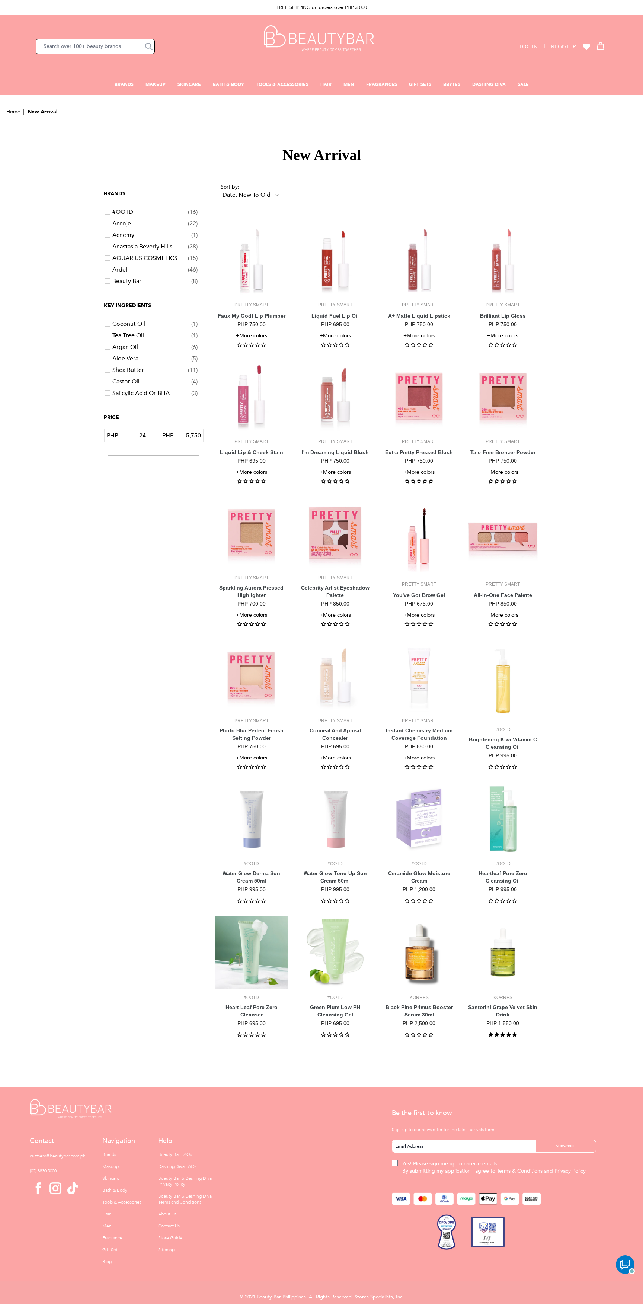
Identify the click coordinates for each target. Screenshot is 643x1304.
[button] (149, 46)
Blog (107, 1262)
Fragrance (112, 1238)
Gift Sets (420, 84)
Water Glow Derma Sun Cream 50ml (251, 877)
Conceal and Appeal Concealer (335, 734)
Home (13, 111)
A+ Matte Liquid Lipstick (419, 316)
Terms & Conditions (520, 1171)
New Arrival (43, 111)
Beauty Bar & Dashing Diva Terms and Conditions (185, 1199)
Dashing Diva (489, 84)
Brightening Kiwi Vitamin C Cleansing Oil (503, 743)
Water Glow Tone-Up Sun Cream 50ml (335, 877)
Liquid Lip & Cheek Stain (251, 452)
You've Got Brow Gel (419, 595)
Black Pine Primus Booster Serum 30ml (419, 1011)
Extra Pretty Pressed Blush (419, 452)
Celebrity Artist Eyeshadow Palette (335, 591)
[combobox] (95, 46)
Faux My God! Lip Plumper (251, 316)
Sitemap (166, 1250)
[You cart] (600, 45)
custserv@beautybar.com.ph (58, 1156)
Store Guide (170, 1238)
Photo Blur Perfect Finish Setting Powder (252, 734)
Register (563, 46)
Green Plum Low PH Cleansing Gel (335, 1011)
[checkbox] (155, 212)
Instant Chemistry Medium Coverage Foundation (419, 734)
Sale (523, 84)
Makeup (155, 84)
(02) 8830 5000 (43, 1171)
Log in (528, 46)
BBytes (451, 84)
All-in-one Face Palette (503, 595)
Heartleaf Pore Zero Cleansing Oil (503, 877)
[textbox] (133, 435)
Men (348, 84)
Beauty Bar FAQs (175, 1154)
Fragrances (381, 84)
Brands (124, 84)
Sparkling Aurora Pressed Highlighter (251, 591)
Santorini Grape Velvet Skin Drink (502, 1011)
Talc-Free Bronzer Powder (502, 452)
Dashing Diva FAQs (177, 1166)
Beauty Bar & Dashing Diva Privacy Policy (185, 1181)
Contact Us (169, 1226)
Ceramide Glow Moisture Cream (419, 877)
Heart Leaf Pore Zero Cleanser (251, 1011)
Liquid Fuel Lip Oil (335, 316)
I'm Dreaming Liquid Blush (335, 452)
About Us (167, 1214)
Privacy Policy (570, 1171)
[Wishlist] (586, 46)
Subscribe (566, 1146)
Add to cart (251, 290)
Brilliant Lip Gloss (503, 316)
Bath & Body (228, 84)
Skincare (189, 84)
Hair (326, 84)
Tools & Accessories (282, 84)
